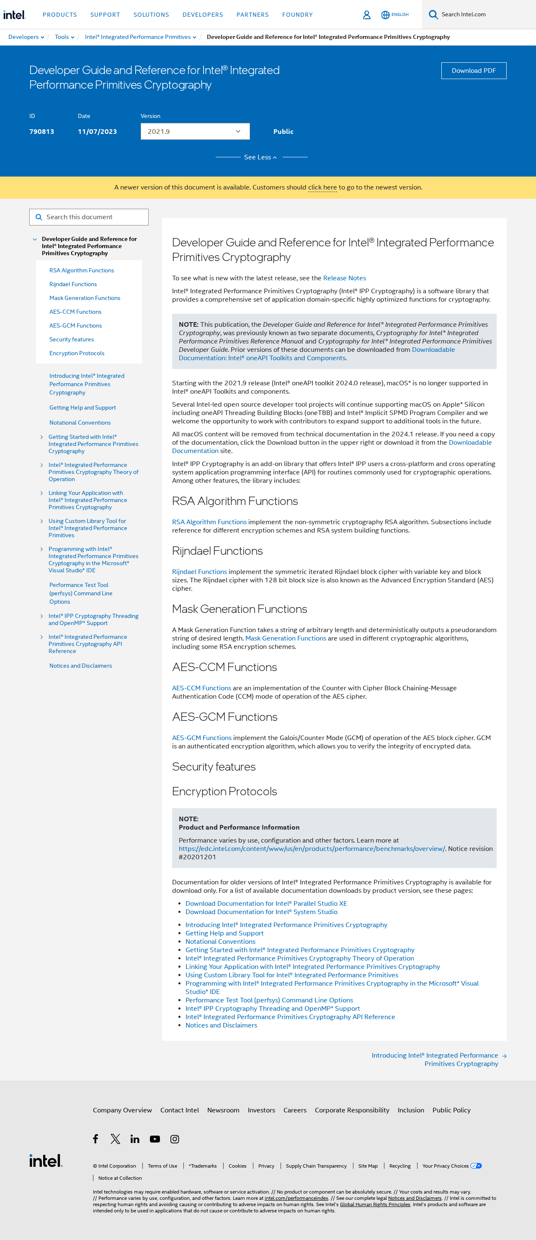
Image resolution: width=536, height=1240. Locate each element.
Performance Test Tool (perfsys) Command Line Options (81, 593)
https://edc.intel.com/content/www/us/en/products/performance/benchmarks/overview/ (312, 849)
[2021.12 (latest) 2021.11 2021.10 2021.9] (195, 131)
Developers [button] (203, 14)
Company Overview (122, 1110)
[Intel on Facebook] (96, 1140)
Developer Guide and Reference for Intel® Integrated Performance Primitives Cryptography (89, 246)
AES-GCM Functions (202, 738)
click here (322, 187)
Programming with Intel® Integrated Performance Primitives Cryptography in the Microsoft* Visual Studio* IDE (94, 560)
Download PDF (474, 71)
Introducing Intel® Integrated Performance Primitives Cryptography (86, 384)
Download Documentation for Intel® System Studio (262, 912)
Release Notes (344, 278)
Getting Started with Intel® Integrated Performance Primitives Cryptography (94, 444)
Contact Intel (179, 1110)
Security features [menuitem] (71, 339)
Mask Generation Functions (285, 638)
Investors (261, 1110)
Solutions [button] (151, 14)
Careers (295, 1110)
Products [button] (60, 14)
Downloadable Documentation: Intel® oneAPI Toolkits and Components (317, 354)
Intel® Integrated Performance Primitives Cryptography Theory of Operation (94, 472)
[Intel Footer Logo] (46, 1160)
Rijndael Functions (199, 572)
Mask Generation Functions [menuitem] (85, 298)
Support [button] (105, 14)
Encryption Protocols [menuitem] (77, 353)
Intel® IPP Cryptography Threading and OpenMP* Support (94, 619)
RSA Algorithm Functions (209, 522)
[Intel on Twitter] (115, 1140)
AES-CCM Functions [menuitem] (75, 311)
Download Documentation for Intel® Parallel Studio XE (266, 903)
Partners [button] (253, 14)
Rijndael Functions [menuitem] (73, 284)
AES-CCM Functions (201, 688)
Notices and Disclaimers (80, 665)
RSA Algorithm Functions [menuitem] (81, 270)
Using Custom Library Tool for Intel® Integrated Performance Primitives (88, 528)
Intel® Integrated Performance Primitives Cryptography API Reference (88, 644)
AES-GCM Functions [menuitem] (75, 325)
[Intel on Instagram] (175, 1140)
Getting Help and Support (82, 407)
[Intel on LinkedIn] (135, 1140)
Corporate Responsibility (352, 1110)
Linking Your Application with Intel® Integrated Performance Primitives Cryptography (88, 500)
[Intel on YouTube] (155, 1140)
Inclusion (411, 1110)
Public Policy (452, 1110)
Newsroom (223, 1110)
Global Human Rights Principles (375, 1204)
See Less (257, 157)
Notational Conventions (80, 422)
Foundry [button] (297, 14)
